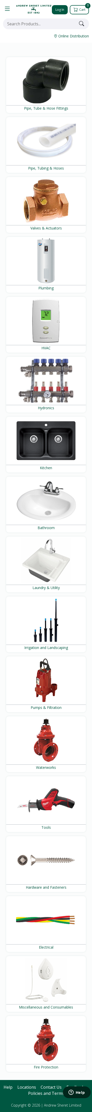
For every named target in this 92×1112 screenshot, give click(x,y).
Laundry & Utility (46, 587)
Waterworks (46, 767)
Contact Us (51, 1087)
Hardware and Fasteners (46, 887)
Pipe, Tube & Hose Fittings (46, 108)
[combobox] (39, 23)
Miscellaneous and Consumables (46, 1007)
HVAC (46, 347)
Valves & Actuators (46, 228)
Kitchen (46, 467)
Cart (83, 8)
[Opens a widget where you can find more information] (77, 1092)
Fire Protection (46, 1067)
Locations (26, 1087)
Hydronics (46, 407)
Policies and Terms (46, 1093)
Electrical (46, 947)
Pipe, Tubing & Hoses (46, 168)
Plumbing (46, 288)
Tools (46, 827)
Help (8, 1087)
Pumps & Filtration (46, 707)
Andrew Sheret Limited (62, 1105)
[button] (7, 9)
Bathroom (46, 527)
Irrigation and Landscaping (46, 647)
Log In (59, 9)
